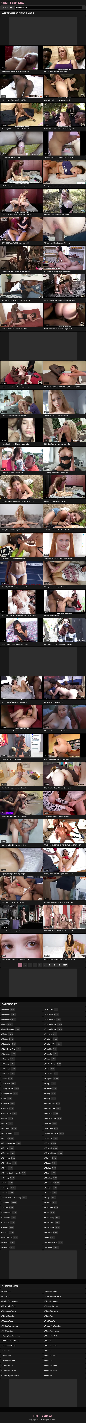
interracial (9, 1212)
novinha (52, 1054)
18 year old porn (52, 1306)
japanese (9, 1217)
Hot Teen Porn (51, 1321)
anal (7, 1024)
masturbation (54, 1029)
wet (50, 1212)
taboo (51, 1163)
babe (8, 1034)
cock (7, 1079)
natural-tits (53, 1044)
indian (8, 1208)
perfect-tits (53, 1108)
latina (8, 1232)
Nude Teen (7, 1356)
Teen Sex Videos (52, 1301)
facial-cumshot (11, 1143)
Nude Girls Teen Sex (53, 1326)
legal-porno (10, 1237)
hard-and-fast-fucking (14, 1198)
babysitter (9, 1044)
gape (8, 1168)
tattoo (51, 1168)
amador (8, 1009)
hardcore (9, 1203)
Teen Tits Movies (52, 1311)
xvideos (51, 1232)
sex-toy (51, 1138)
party (50, 1093)
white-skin (52, 1227)
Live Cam (9, 8)
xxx (50, 1237)
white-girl (52, 1222)
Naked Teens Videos (10, 1326)
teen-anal (52, 1183)
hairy (8, 1183)
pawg (51, 1098)
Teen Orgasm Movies (11, 1375)
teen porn (6, 1291)
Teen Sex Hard (51, 1366)
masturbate (53, 1019)
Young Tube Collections (11, 1336)
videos (51, 1193)
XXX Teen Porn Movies (11, 1341)
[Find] (83, 7)
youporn (52, 1247)
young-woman (54, 1242)
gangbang (10, 1163)
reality (51, 1123)
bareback (9, 1054)
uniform (51, 1188)
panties (51, 1089)
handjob (9, 1188)
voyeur (51, 1203)
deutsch (8, 1103)
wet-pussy (52, 1217)
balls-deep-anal (11, 1049)
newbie (51, 1049)
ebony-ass (9, 1113)
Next (65, 965)
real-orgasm (53, 1118)
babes (8, 1039)
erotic (8, 1118)
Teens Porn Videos (52, 1336)
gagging (9, 1158)
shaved (51, 1148)
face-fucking (10, 1133)
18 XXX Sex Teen (9, 1361)
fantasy (8, 1153)
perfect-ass (53, 1103)
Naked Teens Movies (10, 1301)
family (8, 1148)
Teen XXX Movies (9, 1346)
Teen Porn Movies (9, 1370)
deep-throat (11, 1089)
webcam (52, 1208)
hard (8, 1193)
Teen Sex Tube (51, 1291)
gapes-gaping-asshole (14, 1173)
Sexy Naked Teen (9, 1306)
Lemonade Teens (9, 1311)
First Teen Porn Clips (53, 1296)
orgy (50, 1084)
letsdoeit (52, 1009)
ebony (8, 1108)
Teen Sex (6, 1296)
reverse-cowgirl (54, 1133)
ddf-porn (9, 1084)
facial (8, 1138)
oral (50, 1069)
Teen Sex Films (51, 1346)
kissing (8, 1227)
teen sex (49, 1361)
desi (7, 1098)
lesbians (8, 1247)
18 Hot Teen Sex (9, 1316)
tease (51, 1173)
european (9, 1128)
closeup (8, 1074)
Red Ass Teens (8, 1321)
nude (50, 1059)
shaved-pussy (54, 1153)
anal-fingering (11, 1029)
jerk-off (8, 1222)
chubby (8, 1064)
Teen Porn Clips (8, 1366)
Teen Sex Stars (51, 1370)
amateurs (9, 1019)
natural (52, 1039)
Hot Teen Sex (8, 1331)
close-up (9, 1069)
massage (52, 1014)
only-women (53, 1064)
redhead (52, 1128)
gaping (8, 1178)
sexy (51, 1143)
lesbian (8, 1242)
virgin (51, 1198)
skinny (51, 1158)
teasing (51, 1178)
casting (8, 1059)
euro (7, 1123)
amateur (9, 1014)
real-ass (52, 1113)
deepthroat (10, 1093)
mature (51, 1034)
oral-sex (52, 1074)
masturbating (54, 1024)
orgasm (52, 1079)
